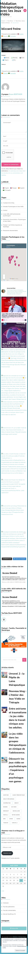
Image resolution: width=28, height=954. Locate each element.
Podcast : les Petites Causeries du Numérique (12, 226)
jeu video (13, 807)
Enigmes (5, 807)
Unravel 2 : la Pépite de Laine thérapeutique (17, 679)
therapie (5, 822)
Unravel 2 (15, 822)
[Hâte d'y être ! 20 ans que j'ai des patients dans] (14, 335)
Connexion (6, 903)
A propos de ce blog (8, 203)
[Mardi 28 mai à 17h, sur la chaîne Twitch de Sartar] (14, 439)
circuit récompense (8, 799)
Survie (18, 818)
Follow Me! (15, 928)
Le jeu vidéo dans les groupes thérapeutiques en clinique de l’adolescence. (17, 743)
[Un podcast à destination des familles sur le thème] (14, 543)
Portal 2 (5, 814)
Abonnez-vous (7, 853)
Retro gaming (16, 814)
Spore (11, 818)
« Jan (2, 891)
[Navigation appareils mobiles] (25, 10)
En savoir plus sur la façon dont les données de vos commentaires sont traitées (13, 173)
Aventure (6, 795)
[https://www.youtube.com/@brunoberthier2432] (4, 620)
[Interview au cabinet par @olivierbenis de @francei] (14, 361)
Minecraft (6, 811)
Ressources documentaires (10, 230)
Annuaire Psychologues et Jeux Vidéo (13, 206)
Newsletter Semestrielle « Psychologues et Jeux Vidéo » (14, 220)
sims (4, 818)
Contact (5, 210)
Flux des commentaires (9, 910)
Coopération (7, 803)
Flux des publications (9, 907)
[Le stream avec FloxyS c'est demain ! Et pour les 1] (14, 491)
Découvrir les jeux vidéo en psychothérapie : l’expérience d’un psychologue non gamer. (18, 770)
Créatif (16, 803)
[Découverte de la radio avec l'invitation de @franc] (14, 309)
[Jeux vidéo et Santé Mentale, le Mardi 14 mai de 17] (14, 465)
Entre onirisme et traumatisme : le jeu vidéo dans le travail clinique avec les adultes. (17, 718)
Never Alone (10, 21)
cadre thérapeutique (18, 795)
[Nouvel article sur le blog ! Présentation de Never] (14, 517)
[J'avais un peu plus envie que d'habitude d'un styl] (14, 413)
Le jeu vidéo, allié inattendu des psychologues (11, 215)
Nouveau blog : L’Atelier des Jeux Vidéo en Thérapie (17, 696)
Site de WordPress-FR (9, 914)
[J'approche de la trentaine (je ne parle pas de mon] (14, 387)
